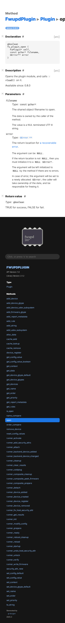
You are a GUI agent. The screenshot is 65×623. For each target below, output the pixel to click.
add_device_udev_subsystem (20, 307)
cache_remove (13, 348)
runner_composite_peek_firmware (22, 478)
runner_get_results (15, 514)
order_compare (13, 424)
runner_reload (13, 541)
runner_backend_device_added (21, 451)
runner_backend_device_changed (22, 456)
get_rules (10, 406)
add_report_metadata (16, 316)
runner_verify (12, 559)
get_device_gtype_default (18, 375)
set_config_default (15, 573)
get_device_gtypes (15, 379)
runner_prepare (13, 528)
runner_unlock (13, 555)
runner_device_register (17, 501)
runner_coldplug (14, 469)
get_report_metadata (16, 402)
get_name (11, 388)
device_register (13, 352)
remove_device (13, 429)
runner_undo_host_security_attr (21, 550)
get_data (10, 370)
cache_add (11, 339)
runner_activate (13, 438)
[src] (57, 36)
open (8, 420)
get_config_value (14, 357)
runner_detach (13, 487)
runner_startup (13, 546)
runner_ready (13, 532)
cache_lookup (13, 343)
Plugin (9, 286)
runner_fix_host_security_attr (19, 510)
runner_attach (13, 447)
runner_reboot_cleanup (17, 537)
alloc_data (11, 334)
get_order (11, 393)
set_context (11, 582)
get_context (12, 366)
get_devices (12, 384)
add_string (11, 325)
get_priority (11, 397)
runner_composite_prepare (19, 483)
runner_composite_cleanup (19, 474)
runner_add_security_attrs (18, 442)
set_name (11, 591)
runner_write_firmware (17, 564)
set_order (11, 595)
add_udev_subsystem (16, 330)
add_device (12, 298)
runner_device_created (17, 496)
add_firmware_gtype (16, 312)
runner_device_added (16, 492)
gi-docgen (12, 613)
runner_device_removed (18, 505)
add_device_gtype (15, 303)
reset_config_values (15, 433)
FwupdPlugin (17, 267)
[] (3, 36)
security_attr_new (14, 568)
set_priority (11, 600)
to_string (10, 604)
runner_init (11, 519)
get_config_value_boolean (18, 361)
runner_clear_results (16, 465)
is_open (10, 411)
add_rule (10, 321)
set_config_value (14, 577)
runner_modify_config (16, 523)
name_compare (13, 415)
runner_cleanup (13, 460)
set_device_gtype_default (18, 586)
